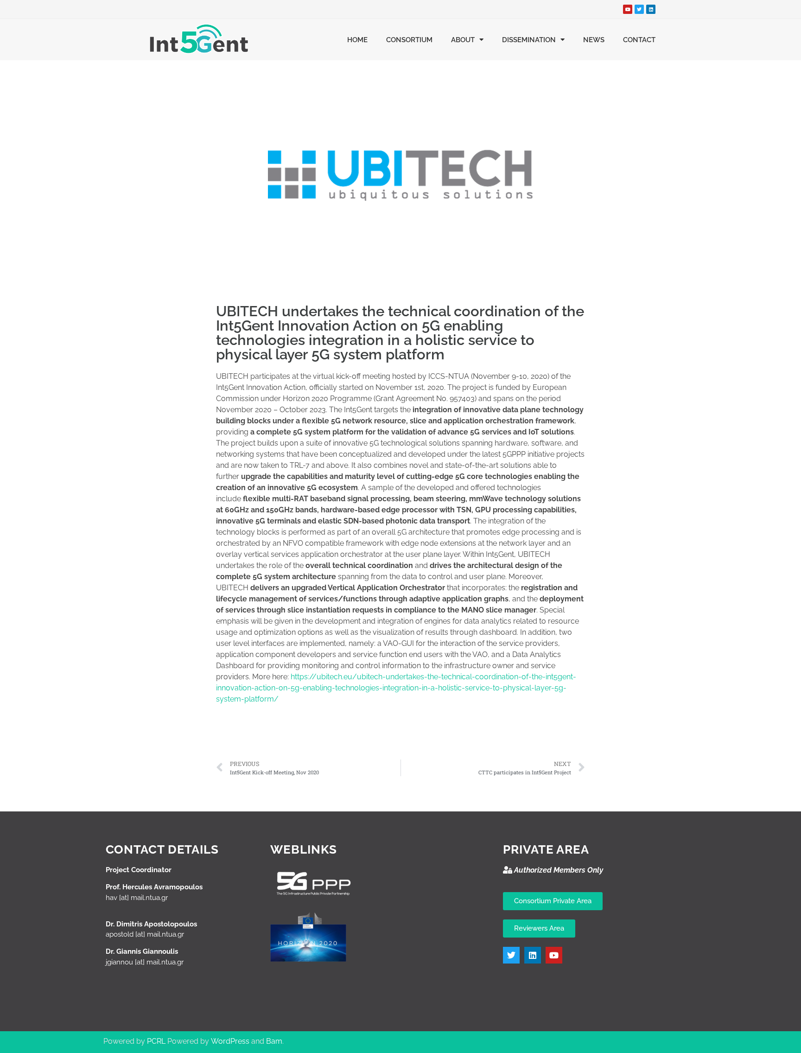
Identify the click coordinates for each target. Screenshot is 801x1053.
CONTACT (639, 40)
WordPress (230, 1041)
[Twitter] (639, 9)
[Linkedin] (650, 9)
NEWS (593, 40)
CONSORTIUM (409, 40)
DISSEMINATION (529, 40)
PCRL (156, 1041)
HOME (357, 40)
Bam (274, 1041)
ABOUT (463, 40)
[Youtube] (627, 9)
